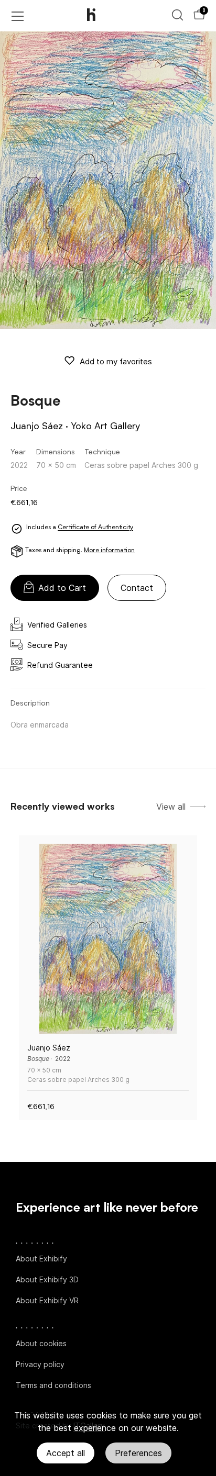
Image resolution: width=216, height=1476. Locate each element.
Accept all (65, 1453)
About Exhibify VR (47, 1300)
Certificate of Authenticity (95, 528)
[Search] (177, 15)
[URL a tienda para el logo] (100, 15)
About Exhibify (41, 1258)
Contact (137, 588)
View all (171, 807)
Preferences (138, 1453)
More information (109, 550)
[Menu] (17, 16)
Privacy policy (40, 1364)
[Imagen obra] (108, 938)
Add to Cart (62, 588)
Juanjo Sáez (36, 426)
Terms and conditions (53, 1385)
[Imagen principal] (108, 180)
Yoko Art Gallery (105, 426)
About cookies (41, 1343)
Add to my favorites (116, 361)
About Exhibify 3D (47, 1279)
